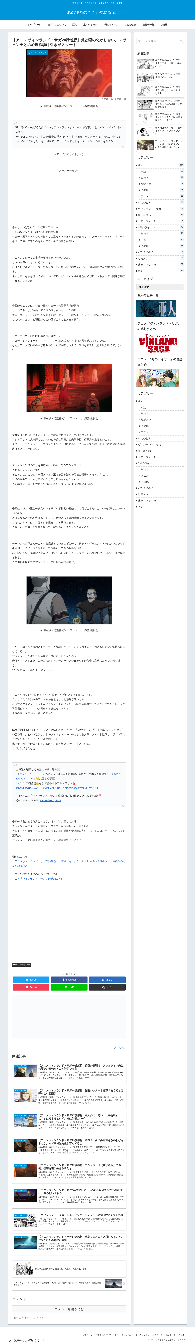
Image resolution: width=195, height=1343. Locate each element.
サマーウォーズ (160, 221)
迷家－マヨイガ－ (160, 264)
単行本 (162, 177)
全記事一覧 (170, 1335)
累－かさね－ (160, 214)
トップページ (86, 1335)
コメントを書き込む (69, 1309)
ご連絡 (181, 1335)
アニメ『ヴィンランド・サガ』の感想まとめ (38, 878)
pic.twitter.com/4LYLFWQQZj (81, 788)
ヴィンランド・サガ (23, 965)
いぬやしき (160, 202)
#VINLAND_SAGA (53, 788)
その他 (162, 190)
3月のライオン (160, 227)
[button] (181, 41)
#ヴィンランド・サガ (30, 774)
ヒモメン (160, 258)
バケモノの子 (160, 252)
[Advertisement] (69, 193)
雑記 (160, 270)
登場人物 (162, 183)
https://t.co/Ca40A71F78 (29, 788)
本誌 (162, 171)
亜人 (160, 165)
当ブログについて (103, 1335)
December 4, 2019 (50, 800)
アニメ (162, 196)
